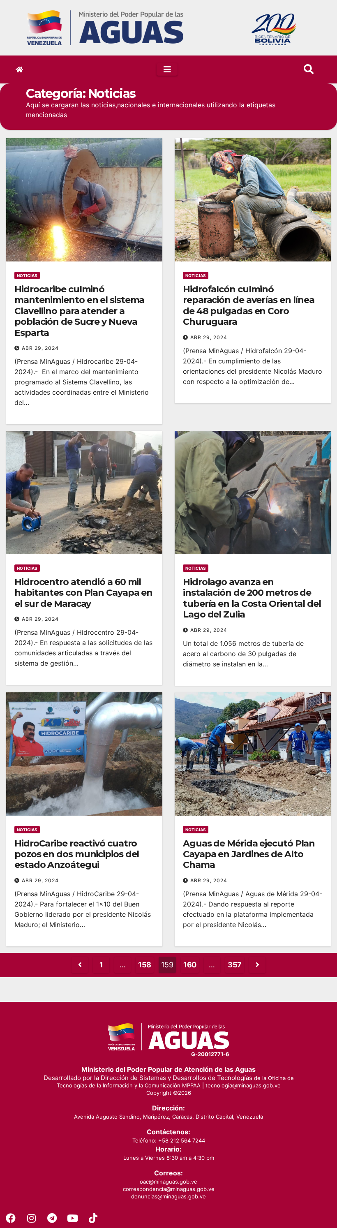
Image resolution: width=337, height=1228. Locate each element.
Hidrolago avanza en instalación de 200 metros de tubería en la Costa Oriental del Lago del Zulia (252, 598)
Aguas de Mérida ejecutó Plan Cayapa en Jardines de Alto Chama (249, 854)
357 (235, 964)
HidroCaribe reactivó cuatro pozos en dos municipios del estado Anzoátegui (76, 854)
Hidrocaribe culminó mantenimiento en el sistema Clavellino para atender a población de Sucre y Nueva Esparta (79, 311)
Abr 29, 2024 (40, 348)
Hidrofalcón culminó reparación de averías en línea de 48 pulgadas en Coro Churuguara (248, 305)
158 (144, 964)
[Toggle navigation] (167, 69)
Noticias (27, 275)
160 (189, 964)
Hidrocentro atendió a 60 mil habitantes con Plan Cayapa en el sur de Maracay (83, 592)
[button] (308, 69)
